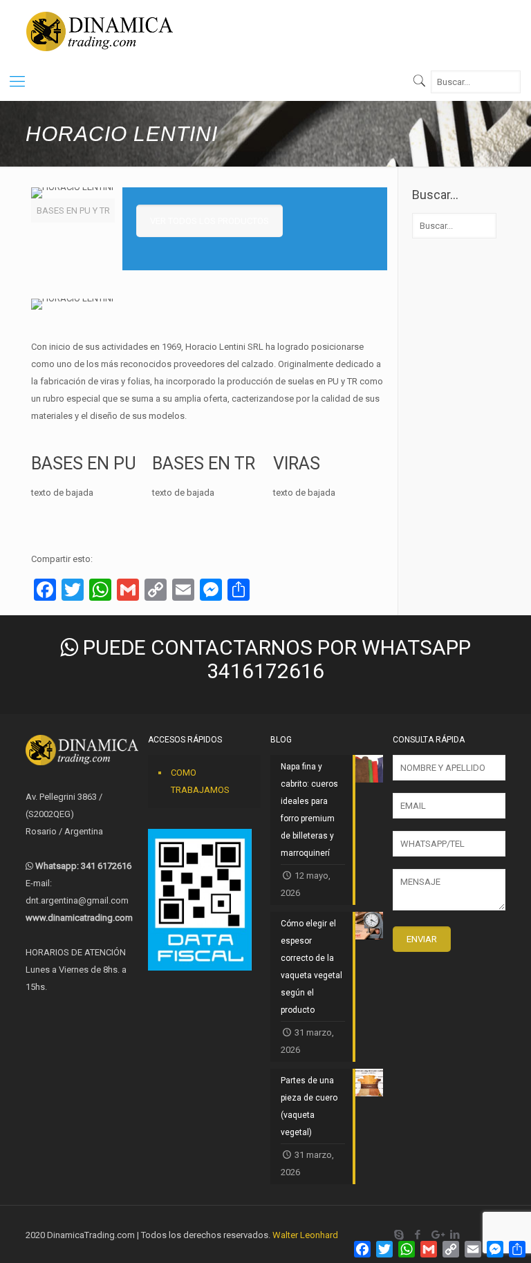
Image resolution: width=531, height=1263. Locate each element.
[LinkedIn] (455, 1234)
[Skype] (399, 1234)
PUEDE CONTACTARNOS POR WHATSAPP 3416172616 (274, 659)
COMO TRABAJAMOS (200, 781)
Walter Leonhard (305, 1235)
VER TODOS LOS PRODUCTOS (209, 221)
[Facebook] (418, 1234)
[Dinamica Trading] (100, 31)
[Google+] (436, 1234)
